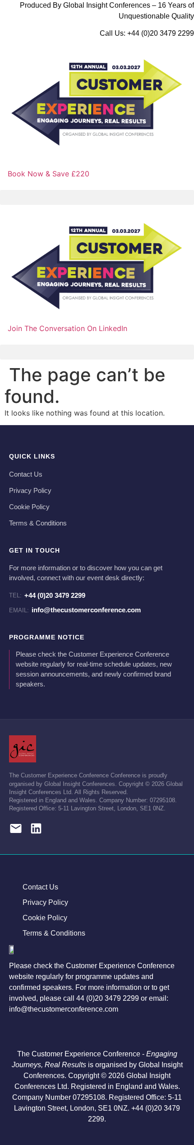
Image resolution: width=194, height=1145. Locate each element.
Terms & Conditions (38, 523)
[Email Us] (16, 830)
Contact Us (25, 474)
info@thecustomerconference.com (75, 610)
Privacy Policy (30, 490)
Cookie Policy (29, 507)
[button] (97, 197)
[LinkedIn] (36, 830)
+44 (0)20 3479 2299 (47, 595)
